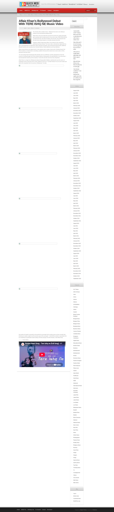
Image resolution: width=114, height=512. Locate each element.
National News (76, 422)
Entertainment (76, 350)
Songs (74, 457)
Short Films (75, 450)
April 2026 (75, 100)
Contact (86, 4)
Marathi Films (76, 412)
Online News (76, 435)
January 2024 (76, 150)
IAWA (74, 380)
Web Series (76, 482)
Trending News (76, 467)
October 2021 (76, 218)
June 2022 (75, 198)
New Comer (76, 425)
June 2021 (75, 228)
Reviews (75, 447)
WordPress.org (76, 501)
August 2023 (76, 163)
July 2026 (75, 93)
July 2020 (75, 256)
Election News (76, 345)
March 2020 (76, 266)
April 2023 (75, 173)
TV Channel (79, 4)
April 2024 (75, 143)
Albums (32, 28)
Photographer (76, 437)
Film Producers (76, 365)
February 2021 (76, 238)
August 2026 (76, 90)
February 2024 (76, 148)
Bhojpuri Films (76, 321)
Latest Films (76, 397)
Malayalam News (77, 407)
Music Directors (76, 417)
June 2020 (75, 258)
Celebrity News (76, 333)
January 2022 (76, 210)
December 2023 (77, 153)
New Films (75, 430)
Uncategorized (76, 472)
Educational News (77, 343)
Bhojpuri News (76, 323)
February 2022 (76, 208)
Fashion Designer (77, 360)
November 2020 (77, 246)
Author (74, 309)
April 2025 (75, 130)
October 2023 (76, 158)
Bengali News (76, 318)
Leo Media (75, 402)
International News (77, 385)
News (74, 432)
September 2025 (77, 118)
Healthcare (75, 375)
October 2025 (76, 115)
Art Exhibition (76, 304)
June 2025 (75, 125)
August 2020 (76, 253)
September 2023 (77, 160)
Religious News (77, 445)
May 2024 (75, 140)
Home (59, 4)
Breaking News (76, 326)
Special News (76, 460)
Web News (75, 480)
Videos (75, 475)
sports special (76, 462)
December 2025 (77, 110)
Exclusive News (77, 358)
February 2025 (76, 135)
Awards (75, 312)
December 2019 (77, 271)
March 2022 (76, 205)
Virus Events (76, 477)
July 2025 (75, 123)
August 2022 (76, 193)
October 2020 (76, 248)
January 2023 (76, 180)
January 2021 (76, 241)
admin (25, 28)
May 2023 (75, 170)
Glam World (76, 373)
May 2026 (75, 98)
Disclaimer (91, 4)
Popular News (76, 440)
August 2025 (76, 120)
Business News (76, 328)
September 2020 (77, 251)
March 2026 (76, 103)
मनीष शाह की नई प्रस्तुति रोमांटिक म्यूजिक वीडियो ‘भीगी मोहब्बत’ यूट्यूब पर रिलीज (77, 55)
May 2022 (75, 200)
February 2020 (76, 268)
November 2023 (77, 155)
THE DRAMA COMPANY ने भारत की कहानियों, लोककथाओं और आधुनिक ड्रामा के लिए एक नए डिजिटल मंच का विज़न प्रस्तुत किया (77, 74)
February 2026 (76, 105)
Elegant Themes (83, 509)
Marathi (75, 410)
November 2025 (77, 113)
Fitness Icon (76, 368)
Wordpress (95, 509)
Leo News (75, 405)
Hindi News (76, 378)
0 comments (37, 28)
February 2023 (76, 178)
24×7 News (76, 289)
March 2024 (76, 145)
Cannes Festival (77, 331)
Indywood (75, 383)
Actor (74, 294)
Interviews (75, 388)
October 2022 (76, 188)
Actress (75, 299)
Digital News (76, 340)
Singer (74, 452)
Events (74, 355)
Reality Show (76, 442)
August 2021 (76, 223)
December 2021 (77, 213)
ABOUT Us (65, 4)
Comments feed (77, 498)
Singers (75, 455)
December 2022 (77, 183)
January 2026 (76, 108)
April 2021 (75, 233)
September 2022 (77, 190)
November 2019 (77, 273)
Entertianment (76, 353)
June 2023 (75, 168)
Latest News (76, 400)
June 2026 (75, 95)
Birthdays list (72, 4)
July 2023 (75, 165)
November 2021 (77, 215)
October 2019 (76, 276)
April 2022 (75, 203)
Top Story (75, 465)
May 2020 (75, 261)
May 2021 (75, 231)
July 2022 (75, 195)
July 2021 (75, 226)
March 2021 (76, 236)
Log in (74, 493)
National (75, 420)
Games (75, 370)
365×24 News (76, 292)
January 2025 (76, 138)
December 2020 (77, 243)
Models (75, 415)
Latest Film (75, 395)
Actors (25, 15)
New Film (75, 427)
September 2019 (77, 278)
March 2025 (76, 133)
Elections (75, 348)
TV (74, 470)
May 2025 (75, 128)
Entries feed (76, 496)
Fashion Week (76, 363)
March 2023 (76, 175)
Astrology (75, 307)
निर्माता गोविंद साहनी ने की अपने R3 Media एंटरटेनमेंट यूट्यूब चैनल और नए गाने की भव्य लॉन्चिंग (77, 46)
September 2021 (77, 220)
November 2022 (77, 185)
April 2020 (75, 263)
